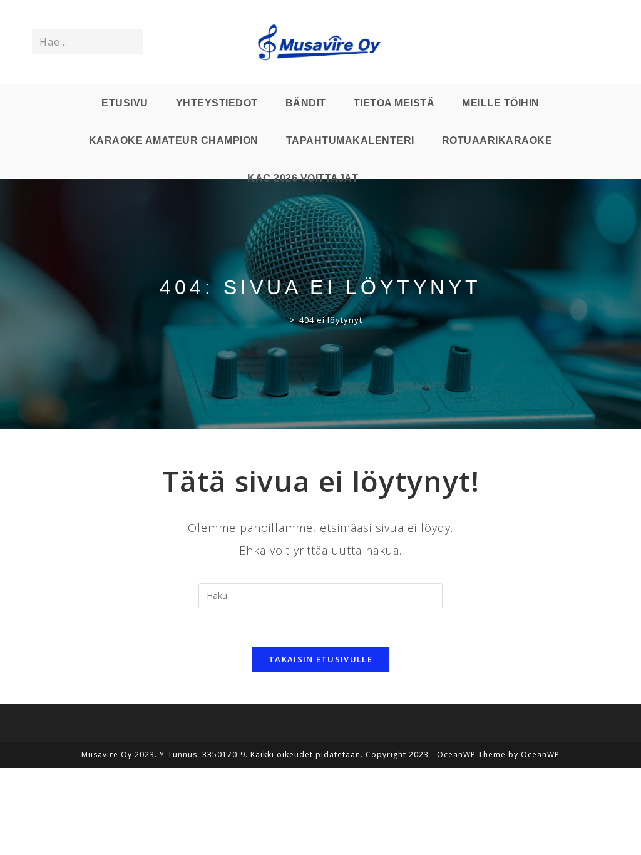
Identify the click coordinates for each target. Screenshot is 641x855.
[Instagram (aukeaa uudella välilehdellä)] (583, 42)
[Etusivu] (282, 319)
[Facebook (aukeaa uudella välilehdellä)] (565, 42)
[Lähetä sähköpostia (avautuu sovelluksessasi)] (600, 42)
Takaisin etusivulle (320, 659)
